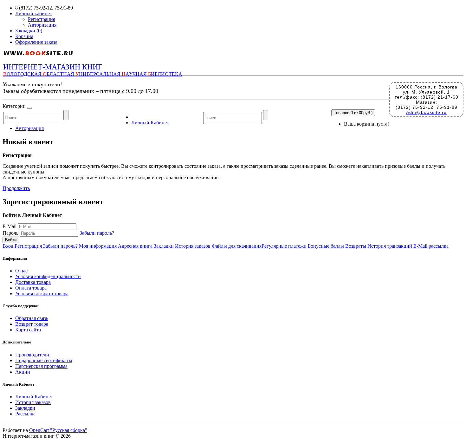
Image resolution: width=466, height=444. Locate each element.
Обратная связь (31, 318)
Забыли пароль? (97, 233)
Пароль (10, 233)
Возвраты (355, 246)
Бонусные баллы (326, 246)
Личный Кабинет (150, 122)
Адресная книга (135, 246)
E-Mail (9, 226)
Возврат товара (31, 324)
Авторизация (42, 25)
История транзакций (389, 246)
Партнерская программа (41, 366)
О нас (21, 270)
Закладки (164, 246)
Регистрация (41, 19)
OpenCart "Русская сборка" (58, 430)
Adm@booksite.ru (426, 112)
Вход (8, 246)
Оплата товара (31, 288)
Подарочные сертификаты (43, 360)
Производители (32, 354)
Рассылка (25, 413)
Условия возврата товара (41, 293)
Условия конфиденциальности (48, 276)
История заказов (192, 246)
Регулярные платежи (284, 246)
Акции (22, 372)
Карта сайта (28, 329)
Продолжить (16, 188)
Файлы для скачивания (237, 246)
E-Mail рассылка (431, 246)
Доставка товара (33, 282)
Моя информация (98, 246)
